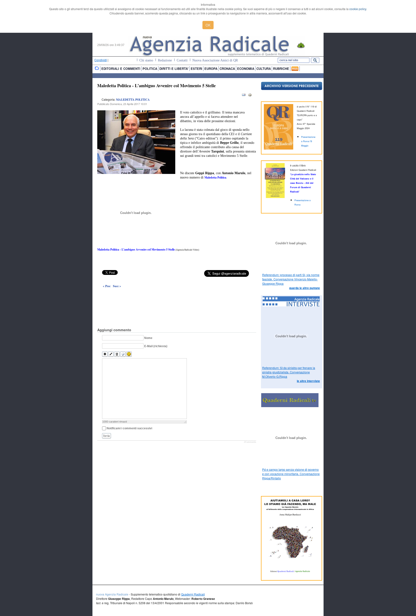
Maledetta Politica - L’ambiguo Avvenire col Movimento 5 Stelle (156, 85)
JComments (250, 442)
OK (208, 25)
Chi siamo (146, 60)
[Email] (244, 96)
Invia (106, 436)
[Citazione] (123, 354)
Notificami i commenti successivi (129, 428)
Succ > (117, 286)
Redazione (165, 60)
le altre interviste (308, 381)
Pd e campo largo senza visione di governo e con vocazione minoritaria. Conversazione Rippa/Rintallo (291, 473)
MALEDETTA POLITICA (133, 100)
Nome (148, 338)
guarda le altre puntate (304, 288)
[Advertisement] (176, 297)
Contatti (182, 60)
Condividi (100, 60)
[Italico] (111, 354)
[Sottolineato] (117, 354)
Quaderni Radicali (193, 594)
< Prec (106, 286)
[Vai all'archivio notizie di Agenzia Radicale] (291, 89)
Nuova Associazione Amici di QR (215, 60)
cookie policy (357, 9)
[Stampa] (250, 96)
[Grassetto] (105, 354)
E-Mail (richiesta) (155, 346)
